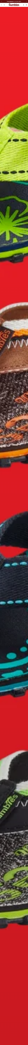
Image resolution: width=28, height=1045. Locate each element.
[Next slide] (26, 1)
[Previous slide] (1, 1)
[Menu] (1, 4)
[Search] (4, 4)
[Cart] (26, 4)
